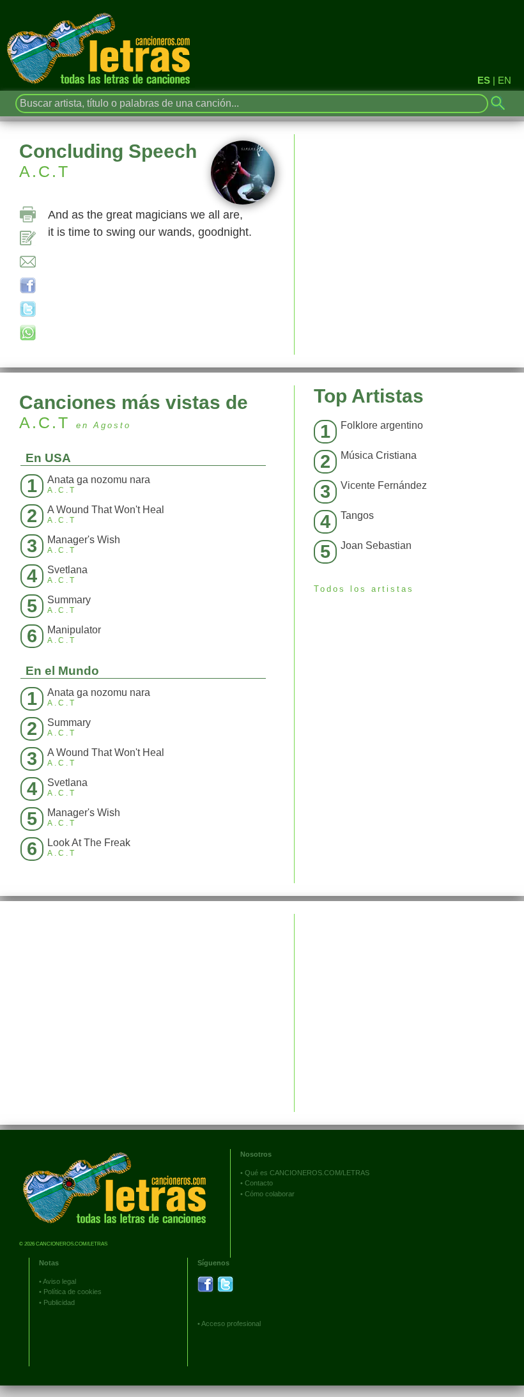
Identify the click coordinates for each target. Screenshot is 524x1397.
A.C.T (44, 171)
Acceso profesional (231, 1323)
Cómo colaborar (270, 1194)
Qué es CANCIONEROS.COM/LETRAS (307, 1173)
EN (504, 80)
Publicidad (59, 1302)
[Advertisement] (409, 1003)
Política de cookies (72, 1291)
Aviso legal (59, 1281)
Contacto (259, 1183)
